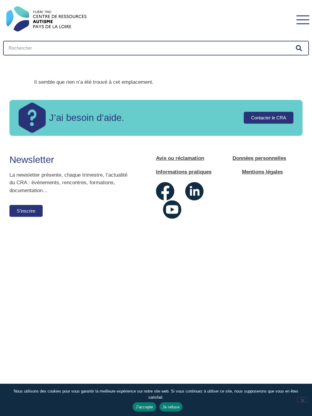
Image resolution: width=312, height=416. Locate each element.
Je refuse (170, 407)
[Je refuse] (302, 399)
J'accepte (144, 407)
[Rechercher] (298, 48)
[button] (303, 19)
